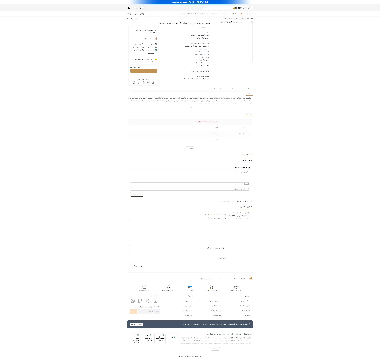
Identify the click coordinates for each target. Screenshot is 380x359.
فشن (216, 139)
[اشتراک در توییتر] (139, 82)
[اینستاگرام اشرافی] (134, 82)
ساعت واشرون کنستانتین (243, 98)
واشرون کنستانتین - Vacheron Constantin (234, 18)
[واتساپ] (133, 301)
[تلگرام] (147, 300)
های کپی (215, 133)
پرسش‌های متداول (215, 301)
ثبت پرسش (136, 194)
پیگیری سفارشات (216, 310)
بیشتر (216, 349)
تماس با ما (247, 315)
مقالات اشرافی (245, 301)
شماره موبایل (222, 258)
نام (225, 251)
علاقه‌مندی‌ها (188, 301)
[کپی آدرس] (153, 82)
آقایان (216, 127)
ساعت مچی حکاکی (188, 78)
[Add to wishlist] (199, 27)
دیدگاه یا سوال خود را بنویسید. (217, 218)
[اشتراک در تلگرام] (148, 82)
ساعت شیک (198, 78)
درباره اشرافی (245, 310)
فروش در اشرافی (134, 18)
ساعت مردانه (182, 98)
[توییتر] (139, 300)
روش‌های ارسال (187, 310)
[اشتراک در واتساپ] (143, 82)
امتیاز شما (222, 214)
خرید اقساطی (188, 315)
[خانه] (252, 18)
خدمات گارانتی (216, 305)
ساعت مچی (247, 18)
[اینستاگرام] (155, 301)
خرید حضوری (188, 305)
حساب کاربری (217, 315)
